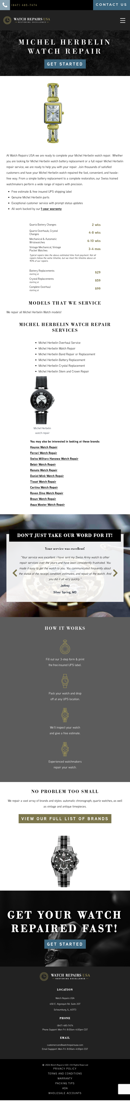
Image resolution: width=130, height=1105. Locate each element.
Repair (59, 476)
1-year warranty (51, 209)
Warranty (65, 1067)
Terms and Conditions (65, 1062)
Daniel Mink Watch (42, 476)
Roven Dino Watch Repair (46, 493)
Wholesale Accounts (65, 1082)
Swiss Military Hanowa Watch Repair (54, 459)
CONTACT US (111, 5)
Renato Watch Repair (43, 470)
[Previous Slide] (13, 565)
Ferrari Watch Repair (43, 453)
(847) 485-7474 (65, 1014)
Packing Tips (65, 1072)
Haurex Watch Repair (44, 447)
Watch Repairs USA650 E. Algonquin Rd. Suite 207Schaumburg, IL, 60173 (65, 993)
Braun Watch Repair (43, 499)
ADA (65, 1077)
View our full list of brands (65, 807)
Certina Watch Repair (44, 487)
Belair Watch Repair (43, 464)
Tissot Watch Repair (43, 481)
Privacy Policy (65, 1057)
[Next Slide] (117, 565)
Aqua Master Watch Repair (47, 504)
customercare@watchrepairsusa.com (65, 1033)
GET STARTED (65, 64)
